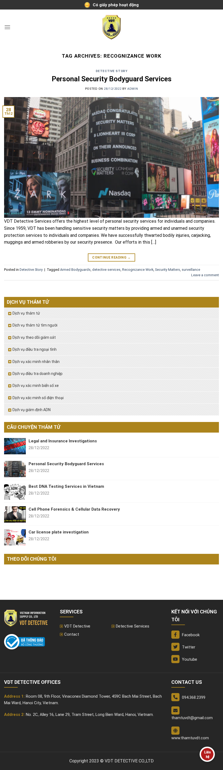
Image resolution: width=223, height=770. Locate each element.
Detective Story (111, 71)
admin (132, 89)
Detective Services (132, 626)
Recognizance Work (137, 270)
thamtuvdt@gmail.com (192, 717)
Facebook (190, 634)
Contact (71, 634)
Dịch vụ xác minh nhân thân (36, 361)
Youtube (189, 659)
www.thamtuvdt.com (190, 737)
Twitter (188, 647)
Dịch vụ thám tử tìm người (35, 325)
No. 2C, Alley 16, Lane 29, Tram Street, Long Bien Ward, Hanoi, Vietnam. (90, 714)
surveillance (191, 270)
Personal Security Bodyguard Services (112, 79)
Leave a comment (205, 275)
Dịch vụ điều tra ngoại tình (35, 349)
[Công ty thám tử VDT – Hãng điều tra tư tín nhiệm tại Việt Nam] (111, 27)
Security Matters (167, 270)
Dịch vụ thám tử (26, 313)
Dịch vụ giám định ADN (32, 410)
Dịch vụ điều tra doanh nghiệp (38, 373)
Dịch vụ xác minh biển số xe (36, 385)
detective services (106, 270)
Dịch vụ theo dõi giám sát (34, 337)
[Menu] (7, 27)
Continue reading (111, 257)
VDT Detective (77, 626)
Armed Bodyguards (75, 270)
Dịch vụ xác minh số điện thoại (38, 398)
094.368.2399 (193, 697)
